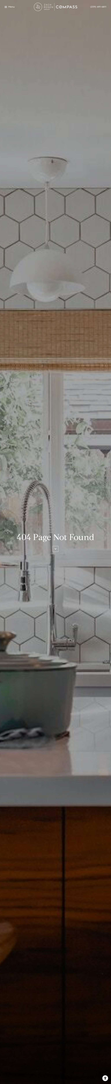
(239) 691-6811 (98, 7)
